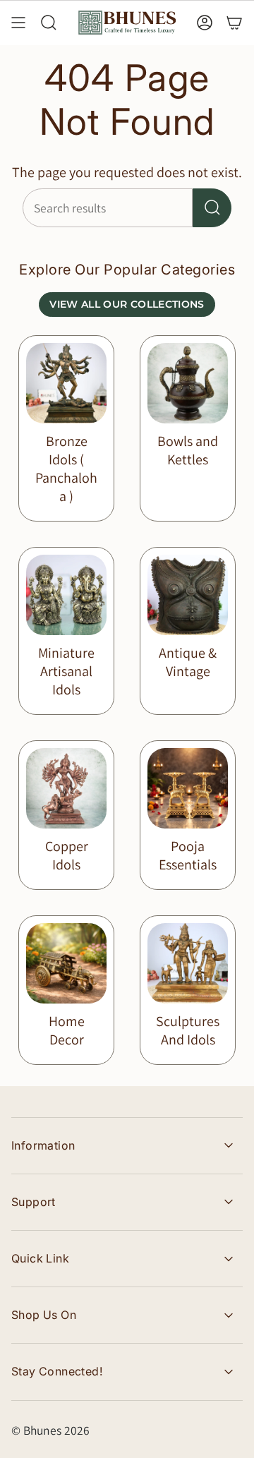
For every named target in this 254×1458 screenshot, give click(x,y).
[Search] (212, 207)
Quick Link (40, 1258)
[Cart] (234, 22)
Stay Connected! (56, 1371)
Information (43, 1145)
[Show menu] (18, 22)
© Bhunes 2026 (50, 1430)
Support (33, 1202)
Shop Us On (43, 1315)
